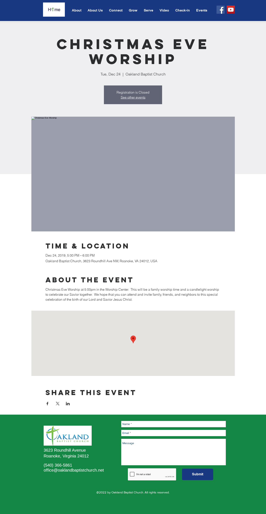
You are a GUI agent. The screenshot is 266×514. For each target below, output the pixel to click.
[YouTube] (231, 10)
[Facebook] (221, 10)
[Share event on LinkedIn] (68, 403)
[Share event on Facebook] (47, 403)
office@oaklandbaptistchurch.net (74, 470)
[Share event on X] (58, 403)
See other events (133, 97)
